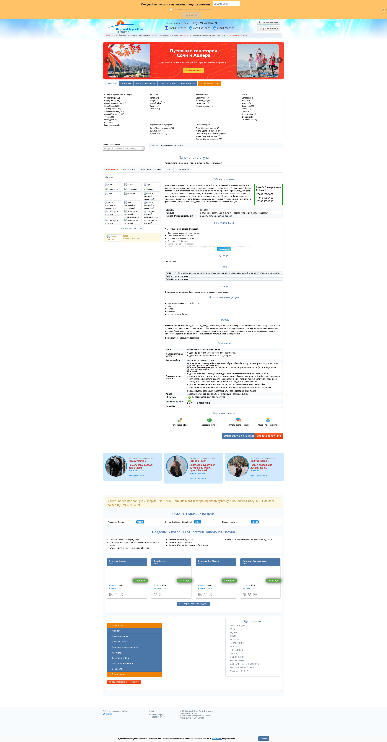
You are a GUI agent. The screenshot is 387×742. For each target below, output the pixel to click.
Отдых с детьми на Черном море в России (129, 547)
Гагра (152, 97)
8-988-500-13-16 (197, 473)
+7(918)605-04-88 (201, 28)
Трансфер (116, 652)
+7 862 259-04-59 (264, 194)
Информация (112, 170)
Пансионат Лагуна (131, 238)
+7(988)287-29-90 (225, 28)
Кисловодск (201, 100)
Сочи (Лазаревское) (113, 103)
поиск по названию (111, 144)
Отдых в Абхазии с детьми (181, 539)
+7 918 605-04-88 (264, 197)
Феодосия (246, 106)
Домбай (154, 130)
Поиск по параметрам (145, 83)
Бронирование (182, 170)
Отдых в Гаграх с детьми (180, 542)
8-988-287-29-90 (258, 470)
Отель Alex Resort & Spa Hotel (178, 522)
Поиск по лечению (168, 83)
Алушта (245, 103)
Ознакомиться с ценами (239, 436)
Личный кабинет (269, 22)
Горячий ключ (110, 125)
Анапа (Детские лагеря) (207, 130)
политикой (217, 738)
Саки (244, 111)
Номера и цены (129, 170)
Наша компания (119, 636)
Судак (245, 108)
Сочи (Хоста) (110, 106)
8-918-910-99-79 (136, 470)
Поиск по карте (188, 83)
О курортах (117, 668)
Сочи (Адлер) (110, 97)
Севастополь (248, 114)
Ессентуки (201, 97)
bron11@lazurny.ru (259, 475)
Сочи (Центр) (110, 100)
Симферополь (248, 119)
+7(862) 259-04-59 (204, 23)
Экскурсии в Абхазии (122, 663)
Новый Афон (156, 103)
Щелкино (246, 116)
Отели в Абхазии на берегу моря (124, 539)
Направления (111, 83)
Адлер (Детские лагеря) (207, 136)
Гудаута (154, 106)
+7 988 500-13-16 (264, 201)
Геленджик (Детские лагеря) (209, 133)
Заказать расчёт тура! (209, 83)
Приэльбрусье (157, 133)
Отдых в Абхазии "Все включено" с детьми (188, 545)
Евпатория (247, 97)
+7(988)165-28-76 (177, 28)
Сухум (153, 108)
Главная (154, 145)
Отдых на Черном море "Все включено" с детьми (249, 539)
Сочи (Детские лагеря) (206, 128)
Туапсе (107, 116)
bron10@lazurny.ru (198, 478)
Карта (169, 170)
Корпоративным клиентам (124, 647)
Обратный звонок (269, 28)
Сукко (107, 122)
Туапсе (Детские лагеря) (207, 139)
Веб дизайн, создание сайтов (115, 711)
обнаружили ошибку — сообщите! (124, 681)
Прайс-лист (146, 170)
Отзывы (158, 170)
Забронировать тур (269, 436)
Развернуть (224, 249)
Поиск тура (126, 83)
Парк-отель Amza (230, 522)
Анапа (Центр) (111, 108)
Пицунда (154, 100)
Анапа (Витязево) (112, 111)
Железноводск (203, 106)
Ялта (244, 100)
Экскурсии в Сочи (120, 657)
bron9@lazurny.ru (136, 475)
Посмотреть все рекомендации (193, 603)
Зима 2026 (117, 625)
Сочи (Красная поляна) (160, 128)
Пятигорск (201, 103)
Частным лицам (119, 641)
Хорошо (263, 738)
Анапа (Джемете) (112, 114)
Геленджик (109, 119)
